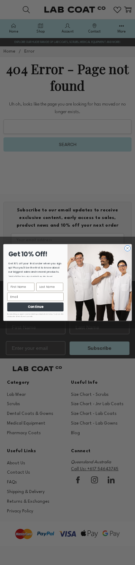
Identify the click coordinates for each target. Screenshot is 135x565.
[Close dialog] (127, 248)
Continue (35, 306)
